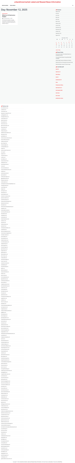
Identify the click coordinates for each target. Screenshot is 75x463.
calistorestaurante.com (5, 173)
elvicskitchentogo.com (4, 266)
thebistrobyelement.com (5, 218)
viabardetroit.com (4, 215)
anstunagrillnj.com (4, 442)
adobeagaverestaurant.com (5, 404)
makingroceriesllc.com (4, 185)
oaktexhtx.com (3, 352)
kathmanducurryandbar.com (5, 326)
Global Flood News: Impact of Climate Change (63, 64)
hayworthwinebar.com (4, 377)
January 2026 (58, 25)
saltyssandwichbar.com (5, 271)
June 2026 (57, 15)
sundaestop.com (3, 129)
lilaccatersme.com (4, 134)
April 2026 (57, 19)
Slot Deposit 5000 (59, 90)
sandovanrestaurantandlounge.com (7, 423)
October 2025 (58, 31)
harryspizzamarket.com (5, 441)
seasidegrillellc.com (4, 372)
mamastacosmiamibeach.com (6, 296)
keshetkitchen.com (4, 448)
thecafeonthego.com (4, 247)
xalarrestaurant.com (4, 409)
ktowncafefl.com (4, 282)
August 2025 (58, 35)
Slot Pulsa (57, 92)
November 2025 (58, 29)
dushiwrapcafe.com (4, 245)
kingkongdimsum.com (4, 331)
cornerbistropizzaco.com (5, 241)
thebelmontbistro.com (4, 240)
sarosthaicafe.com (4, 375)
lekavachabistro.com (4, 254)
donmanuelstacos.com (4, 328)
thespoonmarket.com (4, 180)
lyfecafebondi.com (4, 213)
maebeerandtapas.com (5, 344)
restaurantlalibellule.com (5, 407)
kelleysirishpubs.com (4, 393)
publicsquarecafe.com (4, 324)
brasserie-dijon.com (4, 365)
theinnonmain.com (4, 123)
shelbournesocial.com (4, 141)
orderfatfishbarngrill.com (5, 358)
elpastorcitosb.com (4, 120)
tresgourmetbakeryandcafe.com (6, 310)
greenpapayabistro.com (5, 317)
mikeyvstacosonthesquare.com (6, 201)
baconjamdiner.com (4, 379)
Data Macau (58, 74)
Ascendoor (51, 461)
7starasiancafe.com (4, 155)
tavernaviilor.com (4, 321)
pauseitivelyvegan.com (4, 455)
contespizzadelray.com (4, 146)
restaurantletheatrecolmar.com (6, 169)
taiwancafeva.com (4, 127)
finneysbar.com (3, 293)
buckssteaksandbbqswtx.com (6, 345)
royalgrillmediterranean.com (5, 374)
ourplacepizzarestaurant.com (5, 435)
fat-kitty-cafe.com (4, 430)
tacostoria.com (3, 222)
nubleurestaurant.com (4, 405)
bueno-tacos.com (4, 367)
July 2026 (57, 13)
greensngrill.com (3, 174)
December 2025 (58, 27)
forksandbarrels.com (4, 238)
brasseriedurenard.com (5, 164)
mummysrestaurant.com (5, 349)
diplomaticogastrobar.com (5, 446)
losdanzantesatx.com (4, 224)
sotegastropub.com (4, 308)
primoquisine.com (4, 190)
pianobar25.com (3, 226)
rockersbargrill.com (4, 289)
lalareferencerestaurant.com (5, 412)
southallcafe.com (4, 335)
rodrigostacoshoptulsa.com (5, 337)
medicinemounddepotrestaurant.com (7, 411)
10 (56, 44)
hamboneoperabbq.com (5, 449)
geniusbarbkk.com (4, 356)
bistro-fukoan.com (4, 256)
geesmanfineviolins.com (5, 125)
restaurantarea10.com (4, 160)
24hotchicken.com (4, 111)
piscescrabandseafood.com (5, 391)
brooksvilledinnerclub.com (5, 210)
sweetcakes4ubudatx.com (5, 280)
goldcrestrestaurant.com (5, 419)
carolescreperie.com (4, 181)
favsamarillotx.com (4, 388)
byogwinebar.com (4, 250)
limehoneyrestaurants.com (5, 418)
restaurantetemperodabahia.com (6, 305)
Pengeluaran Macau (59, 85)
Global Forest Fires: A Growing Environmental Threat (64, 62)
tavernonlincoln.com (4, 400)
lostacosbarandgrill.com (5, 259)
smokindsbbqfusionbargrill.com (6, 361)
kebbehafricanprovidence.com (6, 132)
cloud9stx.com (3, 300)
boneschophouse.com (4, 194)
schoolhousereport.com (5, 199)
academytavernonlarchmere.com (6, 370)
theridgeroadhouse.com (5, 116)
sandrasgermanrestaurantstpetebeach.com (8, 183)
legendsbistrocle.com (4, 278)
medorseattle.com (4, 257)
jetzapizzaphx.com (4, 437)
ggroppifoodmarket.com (5, 178)
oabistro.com (3, 273)
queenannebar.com (4, 363)
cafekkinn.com (3, 434)
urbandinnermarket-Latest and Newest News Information (37, 1)
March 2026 (58, 21)
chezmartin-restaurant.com (5, 196)
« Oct (57, 50)
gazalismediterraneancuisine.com (6, 458)
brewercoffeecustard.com (5, 139)
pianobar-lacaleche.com (5, 197)
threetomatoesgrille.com (5, 330)
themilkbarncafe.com (4, 291)
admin (4, 18)
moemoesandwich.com (5, 398)
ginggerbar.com (3, 312)
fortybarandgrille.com (4, 144)
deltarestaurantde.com (4, 416)
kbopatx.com (3, 189)
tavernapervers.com (4, 307)
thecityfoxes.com (4, 192)
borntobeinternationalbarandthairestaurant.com (9, 426)
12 (61, 44)
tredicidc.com (3, 171)
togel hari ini (12, 5)
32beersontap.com (4, 130)
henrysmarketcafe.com (5, 167)
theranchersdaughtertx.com (5, 381)
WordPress (60, 461)
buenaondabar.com (4, 236)
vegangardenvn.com (4, 453)
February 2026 (58, 23)
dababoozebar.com (4, 397)
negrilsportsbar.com (4, 243)
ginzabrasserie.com (4, 294)
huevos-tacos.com (4, 261)
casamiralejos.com (4, 187)
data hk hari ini (5, 5)
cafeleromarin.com (4, 287)
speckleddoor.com (4, 136)
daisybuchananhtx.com (5, 203)
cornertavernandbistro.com (5, 384)
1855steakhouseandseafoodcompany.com (8, 333)
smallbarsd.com (3, 109)
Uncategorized (4, 13)
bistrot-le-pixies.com (4, 301)
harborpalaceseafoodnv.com (5, 227)
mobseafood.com (4, 229)
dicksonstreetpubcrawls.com (5, 231)
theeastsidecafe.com (4, 351)
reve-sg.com (3, 152)
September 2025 (58, 33)
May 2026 (57, 17)
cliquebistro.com (3, 208)
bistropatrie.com (3, 204)
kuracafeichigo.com (4, 428)
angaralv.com (3, 153)
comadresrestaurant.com (5, 414)
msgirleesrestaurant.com (5, 284)
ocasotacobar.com (4, 217)
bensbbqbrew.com (4, 451)
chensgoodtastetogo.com (5, 368)
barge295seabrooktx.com (5, 359)
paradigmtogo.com (4, 264)
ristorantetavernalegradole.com (6, 233)
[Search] (73, 5)
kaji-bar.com (3, 338)
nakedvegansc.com (4, 456)
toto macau (58, 95)
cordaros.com (3, 157)
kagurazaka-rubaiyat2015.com (6, 113)
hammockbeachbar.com (5, 277)
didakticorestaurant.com (5, 421)
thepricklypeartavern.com (5, 347)
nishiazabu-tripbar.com (5, 234)
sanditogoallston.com (4, 115)
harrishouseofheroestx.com (5, 211)
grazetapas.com (3, 303)
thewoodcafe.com (4, 122)
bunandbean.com (4, 159)
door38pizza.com (4, 439)
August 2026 (58, 11)
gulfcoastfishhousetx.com (5, 354)
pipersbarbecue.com (4, 248)
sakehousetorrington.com (5, 176)
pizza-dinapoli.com (4, 143)
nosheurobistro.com (4, 118)
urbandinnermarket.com (5, 263)
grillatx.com (3, 268)
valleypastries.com (4, 162)
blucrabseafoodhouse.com (5, 285)
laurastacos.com (3, 322)
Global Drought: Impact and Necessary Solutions (63, 60)
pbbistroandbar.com (4, 270)
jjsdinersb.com (3, 402)
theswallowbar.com (4, 314)
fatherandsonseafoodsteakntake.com (7, 206)
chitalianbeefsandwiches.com (6, 319)
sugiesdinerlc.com (4, 298)
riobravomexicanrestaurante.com (6, 137)
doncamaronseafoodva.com (5, 382)
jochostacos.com (3, 386)
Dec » (59, 50)
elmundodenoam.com (4, 107)
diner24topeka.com (4, 315)
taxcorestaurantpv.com (5, 389)
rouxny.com (3, 166)
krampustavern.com (4, 395)
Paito (57, 82)
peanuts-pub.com (4, 275)
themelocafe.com (4, 432)
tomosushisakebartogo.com (5, 444)
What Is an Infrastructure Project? (8, 15)
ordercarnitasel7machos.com (6, 150)
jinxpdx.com (3, 148)
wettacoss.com (3, 220)
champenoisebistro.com (5, 342)
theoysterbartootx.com (5, 340)
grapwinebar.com (4, 252)
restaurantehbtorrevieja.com (5, 425)
